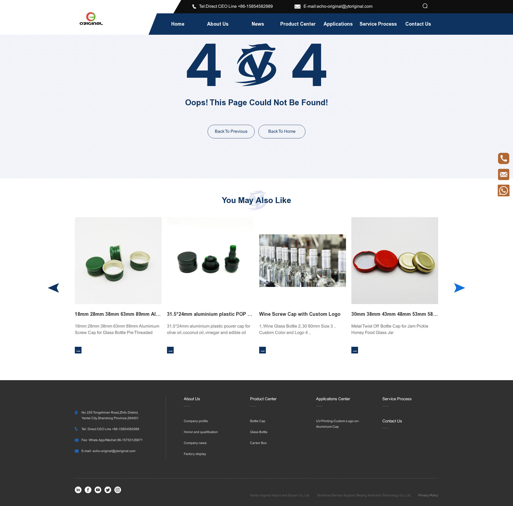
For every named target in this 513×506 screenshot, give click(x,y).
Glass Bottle (258, 432)
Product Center (263, 399)
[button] (459, 288)
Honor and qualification (201, 432)
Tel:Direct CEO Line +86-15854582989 (236, 7)
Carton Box (258, 443)
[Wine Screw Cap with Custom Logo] (302, 260)
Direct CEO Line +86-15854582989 (113, 429)
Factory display (195, 454)
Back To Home (282, 132)
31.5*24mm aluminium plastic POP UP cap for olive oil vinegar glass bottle (210, 314)
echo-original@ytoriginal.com (114, 451)
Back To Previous (231, 132)
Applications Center (333, 399)
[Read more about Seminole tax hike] (425, 6)
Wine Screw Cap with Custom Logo (299, 314)
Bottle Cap (257, 421)
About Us (192, 399)
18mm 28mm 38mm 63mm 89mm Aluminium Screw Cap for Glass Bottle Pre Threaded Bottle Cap (118, 314)
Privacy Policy (428, 495)
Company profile (196, 421)
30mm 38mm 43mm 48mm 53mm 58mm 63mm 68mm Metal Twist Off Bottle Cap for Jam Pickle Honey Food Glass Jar (394, 314)
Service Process (397, 399)
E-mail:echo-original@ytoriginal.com (338, 7)
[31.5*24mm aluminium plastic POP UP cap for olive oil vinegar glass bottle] (210, 260)
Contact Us (392, 421)
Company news (195, 443)
